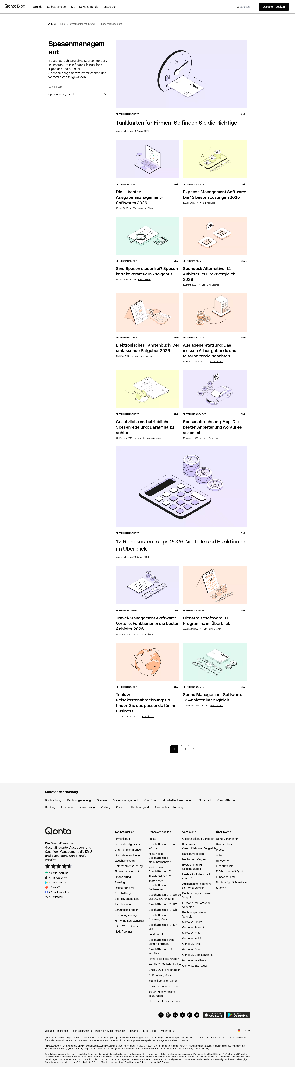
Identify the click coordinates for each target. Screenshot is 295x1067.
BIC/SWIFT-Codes (126, 926)
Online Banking (124, 888)
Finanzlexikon (224, 866)
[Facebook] (161, 1015)
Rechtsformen (123, 904)
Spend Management (127, 898)
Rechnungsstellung (79, 800)
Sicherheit (205, 800)
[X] (168, 1015)
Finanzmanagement (127, 871)
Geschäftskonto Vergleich (198, 838)
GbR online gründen (161, 975)
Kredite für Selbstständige (165, 964)
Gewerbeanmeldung (127, 855)
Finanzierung (87, 807)
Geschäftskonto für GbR (164, 909)
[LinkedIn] (175, 1015)
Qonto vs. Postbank (194, 960)
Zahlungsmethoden (126, 909)
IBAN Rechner (123, 931)
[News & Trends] (90, 7)
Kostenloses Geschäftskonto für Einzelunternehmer (160, 871)
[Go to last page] (193, 749)
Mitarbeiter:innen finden (177, 800)
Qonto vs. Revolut (193, 927)
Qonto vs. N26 (191, 933)
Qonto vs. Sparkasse (195, 965)
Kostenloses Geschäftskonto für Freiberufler (160, 885)
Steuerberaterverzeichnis (164, 1001)
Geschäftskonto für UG (163, 904)
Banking (50, 807)
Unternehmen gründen (128, 849)
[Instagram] (182, 1015)
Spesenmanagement (111, 24)
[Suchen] (244, 7)
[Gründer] (40, 7)
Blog (62, 24)
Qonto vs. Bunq (191, 949)
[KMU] (74, 7)
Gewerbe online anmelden (165, 986)
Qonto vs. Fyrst (191, 944)
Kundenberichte (226, 877)
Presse (220, 849)
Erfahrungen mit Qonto (230, 871)
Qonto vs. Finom (192, 922)
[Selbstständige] (58, 7)
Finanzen (67, 807)
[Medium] (196, 1015)
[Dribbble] (189, 1015)
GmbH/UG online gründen (164, 969)
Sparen (120, 807)
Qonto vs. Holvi (191, 938)
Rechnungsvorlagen (127, 915)
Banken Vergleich (193, 853)
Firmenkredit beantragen (164, 959)
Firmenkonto (122, 838)
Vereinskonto (156, 934)
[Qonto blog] (15, 6)
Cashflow (150, 800)
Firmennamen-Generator (130, 920)
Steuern (102, 800)
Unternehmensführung (82, 24)
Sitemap (221, 888)
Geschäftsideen (125, 860)
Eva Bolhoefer (216, 361)
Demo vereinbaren (227, 838)
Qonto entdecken (274, 6)
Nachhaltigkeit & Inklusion (232, 882)
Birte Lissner (211, 203)
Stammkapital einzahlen (163, 980)
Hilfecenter (223, 860)
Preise (152, 838)
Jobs (219, 855)
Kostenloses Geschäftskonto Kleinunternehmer (160, 858)
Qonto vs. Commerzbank (197, 954)
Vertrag (105, 807)
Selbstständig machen (128, 844)
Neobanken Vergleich (195, 859)
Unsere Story (224, 844)
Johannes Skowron (147, 208)
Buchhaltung (53, 800)
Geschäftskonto (227, 800)
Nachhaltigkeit (140, 807)
